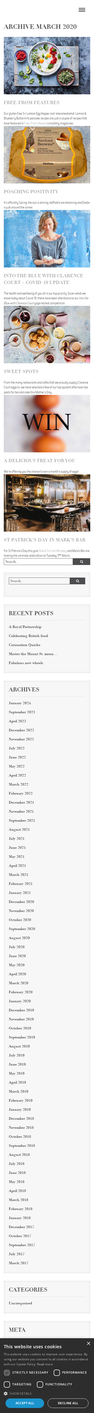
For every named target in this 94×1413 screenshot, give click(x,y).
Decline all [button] (68, 1403)
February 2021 (21, 883)
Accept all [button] (25, 1403)
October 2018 (20, 1136)
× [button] (88, 1344)
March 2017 (18, 1263)
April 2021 (17, 865)
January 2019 (20, 1109)
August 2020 (19, 938)
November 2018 (21, 1127)
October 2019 (20, 1028)
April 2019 (17, 1082)
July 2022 (17, 748)
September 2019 (22, 1037)
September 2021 (22, 820)
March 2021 (18, 874)
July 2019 (17, 1055)
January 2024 (20, 703)
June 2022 (17, 757)
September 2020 (22, 929)
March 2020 (18, 983)
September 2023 (22, 712)
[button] (47, 1393)
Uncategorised (20, 1303)
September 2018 (22, 1145)
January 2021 (20, 892)
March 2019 (18, 1091)
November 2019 (21, 1019)
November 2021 (21, 811)
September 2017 (22, 1245)
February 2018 (21, 1209)
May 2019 (17, 1073)
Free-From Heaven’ (35, 123)
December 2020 (21, 901)
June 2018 (17, 1172)
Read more (18, 554)
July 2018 (17, 1163)
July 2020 (17, 947)
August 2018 (19, 1154)
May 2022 (17, 766)
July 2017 (17, 1254)
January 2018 (20, 1218)
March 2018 (18, 1199)
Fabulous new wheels (26, 663)
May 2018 (17, 1181)
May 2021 (17, 856)
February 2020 (21, 992)
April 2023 (17, 721)
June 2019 (17, 1064)
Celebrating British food (28, 635)
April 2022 (17, 775)
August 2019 (19, 1046)
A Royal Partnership (25, 626)
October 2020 (20, 919)
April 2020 (17, 974)
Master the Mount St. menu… (33, 654)
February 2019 (21, 1100)
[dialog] (47, 1375)
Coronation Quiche (24, 645)
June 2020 (17, 956)
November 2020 (21, 910)
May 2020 (17, 965)
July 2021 (17, 838)
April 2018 (17, 1190)
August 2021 (19, 829)
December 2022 (21, 730)
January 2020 (20, 1001)
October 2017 (20, 1236)
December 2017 (21, 1227)
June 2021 (17, 847)
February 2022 (21, 793)
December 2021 (21, 802)
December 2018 (21, 1118)
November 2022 (21, 739)
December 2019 (21, 1010)
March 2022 (18, 784)
